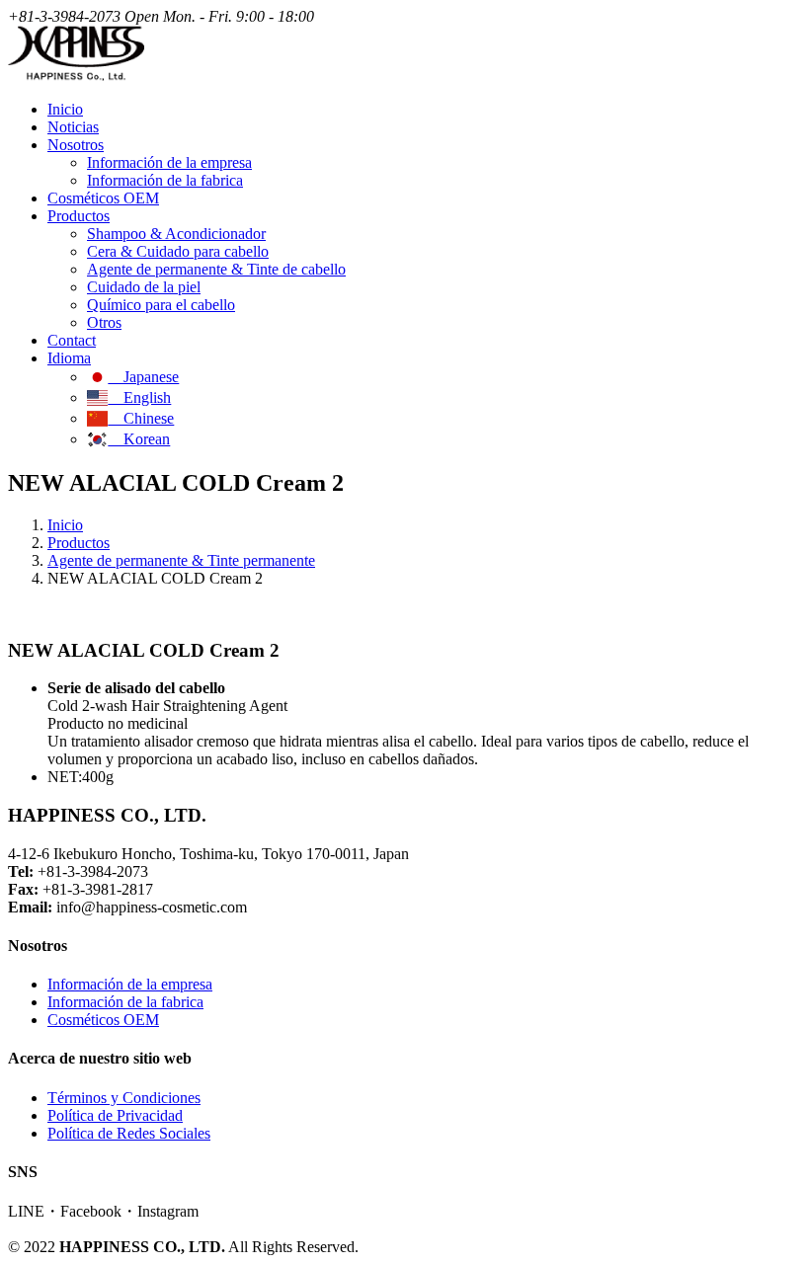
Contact (71, 340)
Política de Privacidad (115, 1115)
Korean (139, 439)
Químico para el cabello (161, 304)
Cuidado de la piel (144, 286)
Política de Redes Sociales (128, 1133)
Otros (104, 322)
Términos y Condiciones (124, 1097)
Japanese (143, 376)
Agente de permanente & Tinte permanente (181, 560)
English (139, 397)
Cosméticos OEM (103, 198)
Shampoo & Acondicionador (176, 233)
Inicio (65, 109)
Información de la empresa (169, 162)
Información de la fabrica (165, 180)
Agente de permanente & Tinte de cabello (216, 269)
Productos (78, 542)
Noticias (73, 126)
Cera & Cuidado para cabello (178, 251)
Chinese (141, 418)
